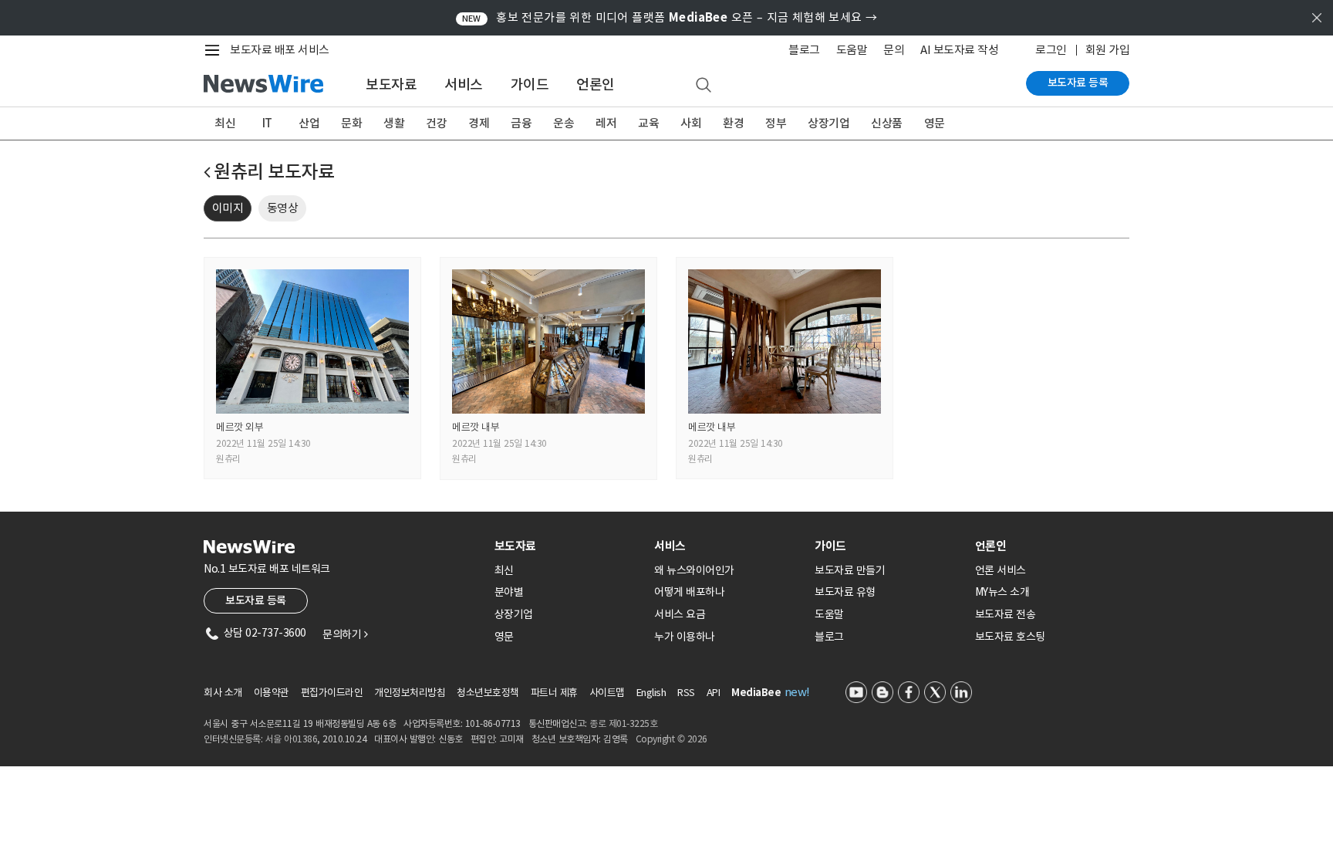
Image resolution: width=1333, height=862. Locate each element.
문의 (893, 49)
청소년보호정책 (488, 692)
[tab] (568, 546)
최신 (224, 123)
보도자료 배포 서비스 (279, 49)
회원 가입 (1107, 49)
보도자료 (391, 84)
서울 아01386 (291, 739)
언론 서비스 (1000, 570)
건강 (436, 123)
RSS (686, 692)
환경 (733, 123)
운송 (563, 123)
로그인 (1051, 49)
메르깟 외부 (239, 427)
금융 (521, 123)
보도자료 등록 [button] (255, 600)
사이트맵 (607, 692)
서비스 (463, 84)
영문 (934, 123)
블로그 (804, 49)
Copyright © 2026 (671, 739)
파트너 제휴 (554, 692)
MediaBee (756, 692)
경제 (478, 123)
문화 (351, 123)
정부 (775, 123)
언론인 (595, 84)
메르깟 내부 (475, 427)
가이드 (530, 84)
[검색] (703, 85)
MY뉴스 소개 (1002, 592)
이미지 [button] (228, 208)
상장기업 (828, 123)
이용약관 (271, 692)
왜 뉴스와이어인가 (694, 570)
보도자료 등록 (1078, 83)
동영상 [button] (283, 208)
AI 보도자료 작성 (959, 49)
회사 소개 (223, 692)
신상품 (887, 123)
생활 (393, 123)
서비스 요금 (679, 614)
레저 (606, 123)
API (713, 692)
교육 (648, 123)
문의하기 (344, 634)
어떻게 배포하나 (689, 592)
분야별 (509, 592)
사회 (690, 123)
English (651, 692)
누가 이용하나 (684, 637)
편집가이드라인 (332, 692)
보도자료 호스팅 (1010, 637)
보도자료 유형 (845, 592)
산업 (309, 123)
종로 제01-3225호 (623, 723)
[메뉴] (215, 50)
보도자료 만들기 (850, 570)
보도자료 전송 (1005, 614)
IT (267, 123)
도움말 (852, 49)
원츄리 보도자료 (274, 172)
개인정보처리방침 (409, 692)
